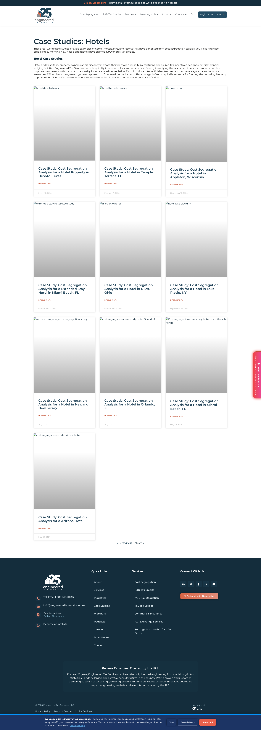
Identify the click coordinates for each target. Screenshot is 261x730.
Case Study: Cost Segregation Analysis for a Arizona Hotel (62, 519)
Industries (100, 598)
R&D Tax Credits (144, 590)
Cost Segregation (145, 582)
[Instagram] (206, 584)
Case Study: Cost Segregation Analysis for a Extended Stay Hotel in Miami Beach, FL (62, 288)
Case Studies (102, 605)
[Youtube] (214, 584)
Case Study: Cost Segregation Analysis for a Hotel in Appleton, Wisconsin (194, 173)
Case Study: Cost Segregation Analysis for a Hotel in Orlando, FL (129, 404)
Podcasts (99, 621)
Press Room (101, 637)
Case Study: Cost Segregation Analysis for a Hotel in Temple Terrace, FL (128, 172)
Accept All (208, 722)
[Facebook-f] (199, 584)
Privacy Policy (42, 711)
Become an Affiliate (55, 624)
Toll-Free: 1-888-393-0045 (58, 597)
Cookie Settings (83, 711)
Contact (99, 645)
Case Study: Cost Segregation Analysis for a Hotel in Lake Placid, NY (194, 288)
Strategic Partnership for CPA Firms (153, 631)
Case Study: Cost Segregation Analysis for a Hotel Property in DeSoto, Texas (63, 172)
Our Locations (52, 613)
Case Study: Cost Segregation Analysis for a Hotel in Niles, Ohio (128, 288)
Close (171, 722)
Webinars (100, 613)
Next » (139, 543)
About (98, 582)
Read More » (44, 183)
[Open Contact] (186, 14)
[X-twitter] (191, 584)
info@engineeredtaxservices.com (64, 605)
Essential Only (188, 722)
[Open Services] (135, 14)
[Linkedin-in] (183, 584)
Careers (98, 629)
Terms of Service (62, 711)
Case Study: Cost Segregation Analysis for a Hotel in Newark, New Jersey (63, 404)
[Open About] (171, 14)
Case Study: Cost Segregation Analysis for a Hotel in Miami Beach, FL (194, 404)
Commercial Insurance (148, 613)
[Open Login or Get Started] (224, 14)
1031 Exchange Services (149, 621)
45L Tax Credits (144, 605)
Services (99, 590)
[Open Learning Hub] (157, 14)
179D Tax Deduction (147, 598)
